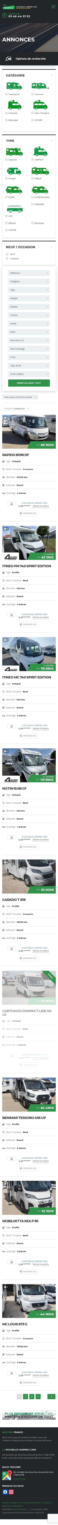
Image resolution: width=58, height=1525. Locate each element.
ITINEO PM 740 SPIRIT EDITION (26, 566)
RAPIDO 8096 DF (15, 455)
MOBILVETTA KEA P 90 (20, 1221)
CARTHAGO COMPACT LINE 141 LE (26, 1012)
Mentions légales (10, 1502)
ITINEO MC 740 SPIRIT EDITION (26, 677)
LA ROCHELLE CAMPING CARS (34, 503)
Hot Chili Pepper (20, 1509)
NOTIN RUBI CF (14, 788)
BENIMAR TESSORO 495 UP (24, 1118)
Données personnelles (30, 1502)
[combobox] (29, 273)
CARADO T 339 (13, 900)
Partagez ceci (29, 513)
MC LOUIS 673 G (14, 1324)
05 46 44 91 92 (19, 16)
